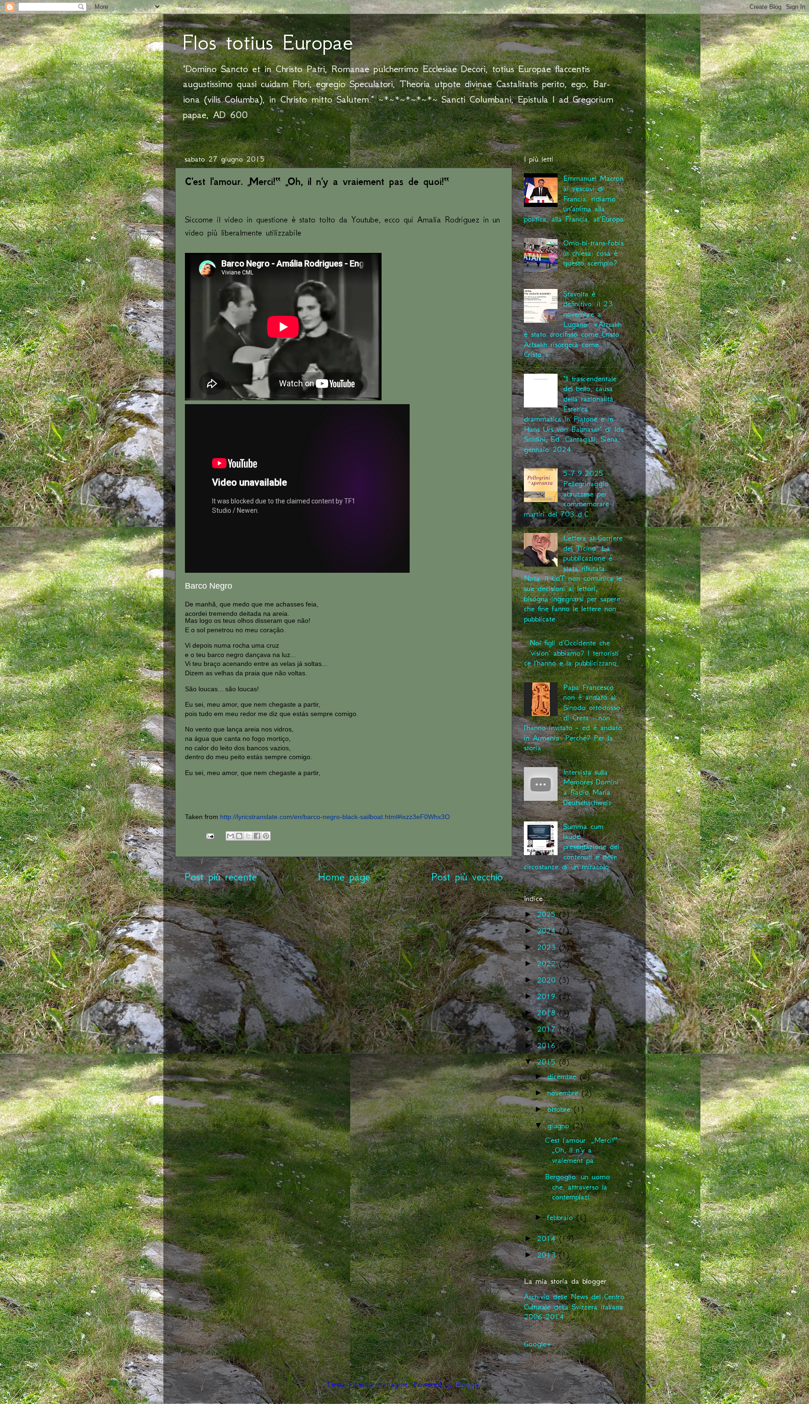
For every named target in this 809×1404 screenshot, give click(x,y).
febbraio (561, 1217)
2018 (548, 1012)
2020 (548, 979)
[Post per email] (210, 835)
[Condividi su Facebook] (257, 836)
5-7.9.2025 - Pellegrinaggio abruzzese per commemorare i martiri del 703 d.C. (569, 493)
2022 (548, 963)
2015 (548, 1061)
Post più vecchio (467, 876)
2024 (548, 930)
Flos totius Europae (267, 42)
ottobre (560, 1109)
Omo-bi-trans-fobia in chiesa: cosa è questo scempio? (593, 252)
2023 (548, 947)
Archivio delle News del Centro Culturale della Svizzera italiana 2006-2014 (574, 1306)
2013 (548, 1254)
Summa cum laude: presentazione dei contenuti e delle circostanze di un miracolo (571, 846)
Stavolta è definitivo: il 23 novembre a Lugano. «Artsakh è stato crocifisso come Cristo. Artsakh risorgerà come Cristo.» (573, 324)
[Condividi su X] (248, 836)
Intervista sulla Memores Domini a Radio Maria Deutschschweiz (590, 787)
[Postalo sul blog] (239, 836)
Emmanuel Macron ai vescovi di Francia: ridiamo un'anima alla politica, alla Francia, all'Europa (574, 198)
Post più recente (220, 876)
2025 (548, 914)
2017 (548, 1029)
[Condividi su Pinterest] (266, 836)
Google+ (537, 1343)
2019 (548, 996)
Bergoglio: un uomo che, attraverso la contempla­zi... (577, 1186)
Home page (344, 876)
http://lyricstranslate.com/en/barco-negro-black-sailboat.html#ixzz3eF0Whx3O (335, 816)
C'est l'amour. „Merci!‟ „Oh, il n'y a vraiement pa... (581, 1150)
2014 (548, 1238)
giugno (560, 1125)
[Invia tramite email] (230, 836)
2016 (548, 1045)
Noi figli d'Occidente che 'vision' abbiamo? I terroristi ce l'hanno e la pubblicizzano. (571, 652)
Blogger (468, 1384)
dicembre (563, 1076)
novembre (564, 1092)
